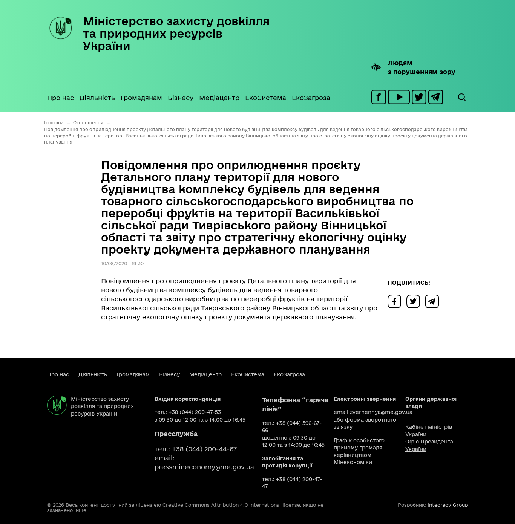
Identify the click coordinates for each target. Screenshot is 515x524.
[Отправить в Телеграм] (434, 301)
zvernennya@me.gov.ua (381, 412)
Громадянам (141, 97)
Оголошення (88, 122)
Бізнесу (180, 97)
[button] (461, 97)
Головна (54, 122)
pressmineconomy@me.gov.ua (204, 467)
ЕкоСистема (265, 97)
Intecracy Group (448, 504)
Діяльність (97, 97)
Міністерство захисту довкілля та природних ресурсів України (176, 33)
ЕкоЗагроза (311, 97)
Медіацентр (219, 97)
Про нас (60, 97)
